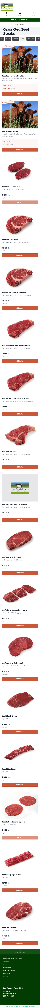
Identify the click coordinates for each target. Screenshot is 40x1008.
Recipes (6, 962)
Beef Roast (31, 39)
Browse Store (19, 24)
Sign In (20, 15)
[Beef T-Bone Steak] (20, 434)
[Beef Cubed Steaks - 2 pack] (20, 805)
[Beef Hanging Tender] (20, 858)
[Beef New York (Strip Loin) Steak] (20, 329)
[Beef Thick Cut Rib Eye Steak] (20, 276)
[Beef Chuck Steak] (20, 911)
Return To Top (20, 952)
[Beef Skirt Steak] (20, 752)
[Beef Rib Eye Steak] (20, 223)
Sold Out (20, 202)
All (2, 39)
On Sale (8, 39)
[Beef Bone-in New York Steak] (20, 487)
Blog (4, 965)
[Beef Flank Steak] (20, 699)
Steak (22, 39)
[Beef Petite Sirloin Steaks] (20, 646)
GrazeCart (32, 1006)
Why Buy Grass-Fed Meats (12, 959)
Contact (6, 976)
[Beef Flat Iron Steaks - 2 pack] (20, 593)
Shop (6, 15)
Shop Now (7, 968)
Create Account (23, 19)
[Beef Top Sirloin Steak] (20, 540)
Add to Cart (20, 94)
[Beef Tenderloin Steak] (20, 170)
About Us (6, 973)
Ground (15, 39)
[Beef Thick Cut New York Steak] (20, 382)
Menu (33, 15)
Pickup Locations (9, 970)
